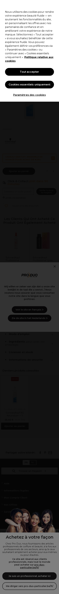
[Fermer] (55, 4)
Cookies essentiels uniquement (30, 84)
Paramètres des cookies (29, 94)
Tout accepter (29, 71)
